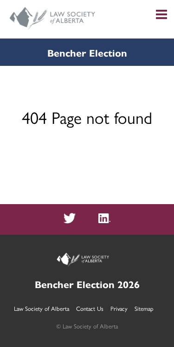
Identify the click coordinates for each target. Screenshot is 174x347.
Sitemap (144, 308)
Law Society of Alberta (41, 308)
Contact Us (89, 308)
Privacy (119, 308)
